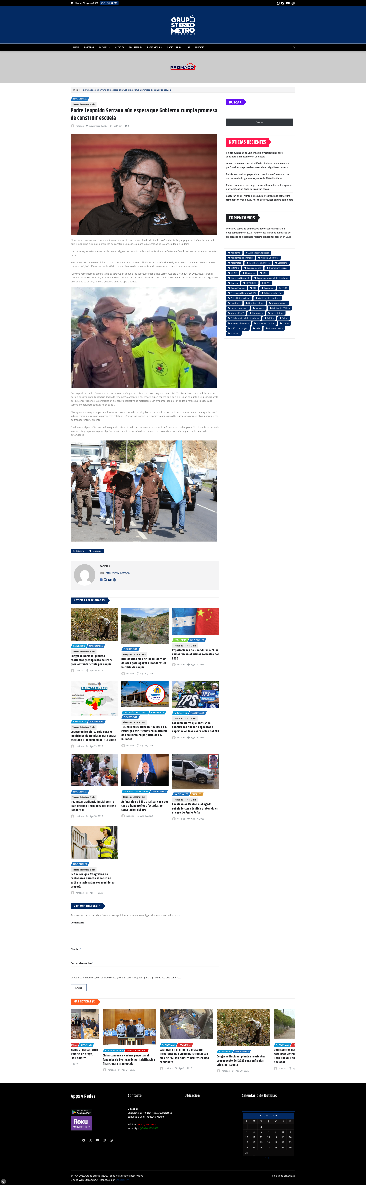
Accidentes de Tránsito (242, 257)
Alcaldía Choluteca (270, 257)
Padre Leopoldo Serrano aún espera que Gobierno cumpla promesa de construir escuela (126, 89)
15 (283, 1137)
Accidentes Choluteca (258, 252)
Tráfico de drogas (239, 328)
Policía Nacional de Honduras (245, 318)
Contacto (199, 47)
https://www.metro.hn (118, 572)
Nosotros (89, 47)
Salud (285, 318)
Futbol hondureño (272, 293)
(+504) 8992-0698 (149, 1128)
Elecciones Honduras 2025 (243, 293)
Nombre (76, 949)
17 (246, 1142)
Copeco (234, 283)
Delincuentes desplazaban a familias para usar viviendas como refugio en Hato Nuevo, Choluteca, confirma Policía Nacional (210, 1056)
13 (268, 1137)
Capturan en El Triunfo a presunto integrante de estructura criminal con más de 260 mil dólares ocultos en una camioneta (95, 1056)
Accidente (235, 252)
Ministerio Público (281, 308)
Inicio (76, 47)
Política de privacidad (283, 1175)
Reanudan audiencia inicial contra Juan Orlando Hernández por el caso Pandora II (93, 806)
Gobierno (79, 551)
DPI (254, 288)
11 (254, 1137)
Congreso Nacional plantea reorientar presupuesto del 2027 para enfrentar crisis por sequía (91, 660)
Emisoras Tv (122, 1179)
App (188, 47)
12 (261, 1137)
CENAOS (235, 268)
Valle (257, 328)
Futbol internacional (240, 298)
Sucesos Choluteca (240, 323)
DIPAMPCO (251, 283)
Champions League (278, 268)
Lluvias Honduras (239, 308)
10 (246, 1137)
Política (270, 318)
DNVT (267, 283)
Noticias (103, 47)
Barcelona (282, 262)
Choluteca (250, 273)
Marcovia (259, 308)
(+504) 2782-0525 (147, 1124)
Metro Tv (119, 47)
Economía (268, 288)
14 (275, 1137)
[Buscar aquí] (294, 47)
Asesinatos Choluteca (259, 262)
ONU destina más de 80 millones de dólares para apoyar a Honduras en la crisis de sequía (144, 663)
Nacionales (257, 313)
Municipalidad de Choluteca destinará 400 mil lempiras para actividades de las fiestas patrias (268, 1063)
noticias (80, 125)
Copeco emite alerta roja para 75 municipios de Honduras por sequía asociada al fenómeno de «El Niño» (94, 736)
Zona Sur (235, 333)
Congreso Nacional (240, 278)
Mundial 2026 (237, 313)
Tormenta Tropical (265, 323)
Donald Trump (238, 288)
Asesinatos (236, 262)
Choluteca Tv (135, 47)
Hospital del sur (255, 303)
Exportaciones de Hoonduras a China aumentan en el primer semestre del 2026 (195, 654)
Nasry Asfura (277, 313)
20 (268, 1142)
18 (254, 1142)
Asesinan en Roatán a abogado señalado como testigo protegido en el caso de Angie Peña (195, 808)
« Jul (267, 1157)
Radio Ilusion (174, 47)
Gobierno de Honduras (269, 298)
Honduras (96, 551)
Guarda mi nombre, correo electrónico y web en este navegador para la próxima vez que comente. (127, 977)
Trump (286, 323)
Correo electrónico (82, 963)
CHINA (234, 273)
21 (275, 1142)
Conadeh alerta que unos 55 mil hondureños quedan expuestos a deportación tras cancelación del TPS (195, 727)
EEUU (284, 288)
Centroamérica (254, 268)
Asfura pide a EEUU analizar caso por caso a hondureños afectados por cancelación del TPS (144, 805)
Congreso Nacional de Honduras (272, 278)
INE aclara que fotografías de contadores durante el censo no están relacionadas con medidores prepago (93, 880)
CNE (265, 273)
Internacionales (279, 303)
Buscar (235, 102)
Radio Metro (154, 47)
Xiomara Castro (275, 328)
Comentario (77, 922)
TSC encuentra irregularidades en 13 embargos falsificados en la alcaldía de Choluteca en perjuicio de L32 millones (144, 733)
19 (261, 1142)
